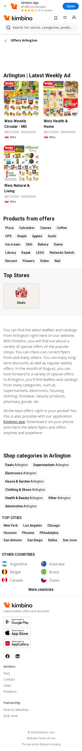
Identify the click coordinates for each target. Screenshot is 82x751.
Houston (10, 533)
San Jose (70, 540)
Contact (9, 679)
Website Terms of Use (41, 738)
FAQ (6, 673)
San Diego (35, 540)
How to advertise (16, 709)
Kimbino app (14, 421)
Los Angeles (32, 525)
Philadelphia (49, 533)
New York (11, 525)
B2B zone (10, 716)
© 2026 (41, 732)
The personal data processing (41, 744)
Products (10, 691)
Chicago (53, 525)
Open (71, 6)
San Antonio (13, 540)
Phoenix (28, 533)
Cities (7, 685)
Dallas (52, 540)
